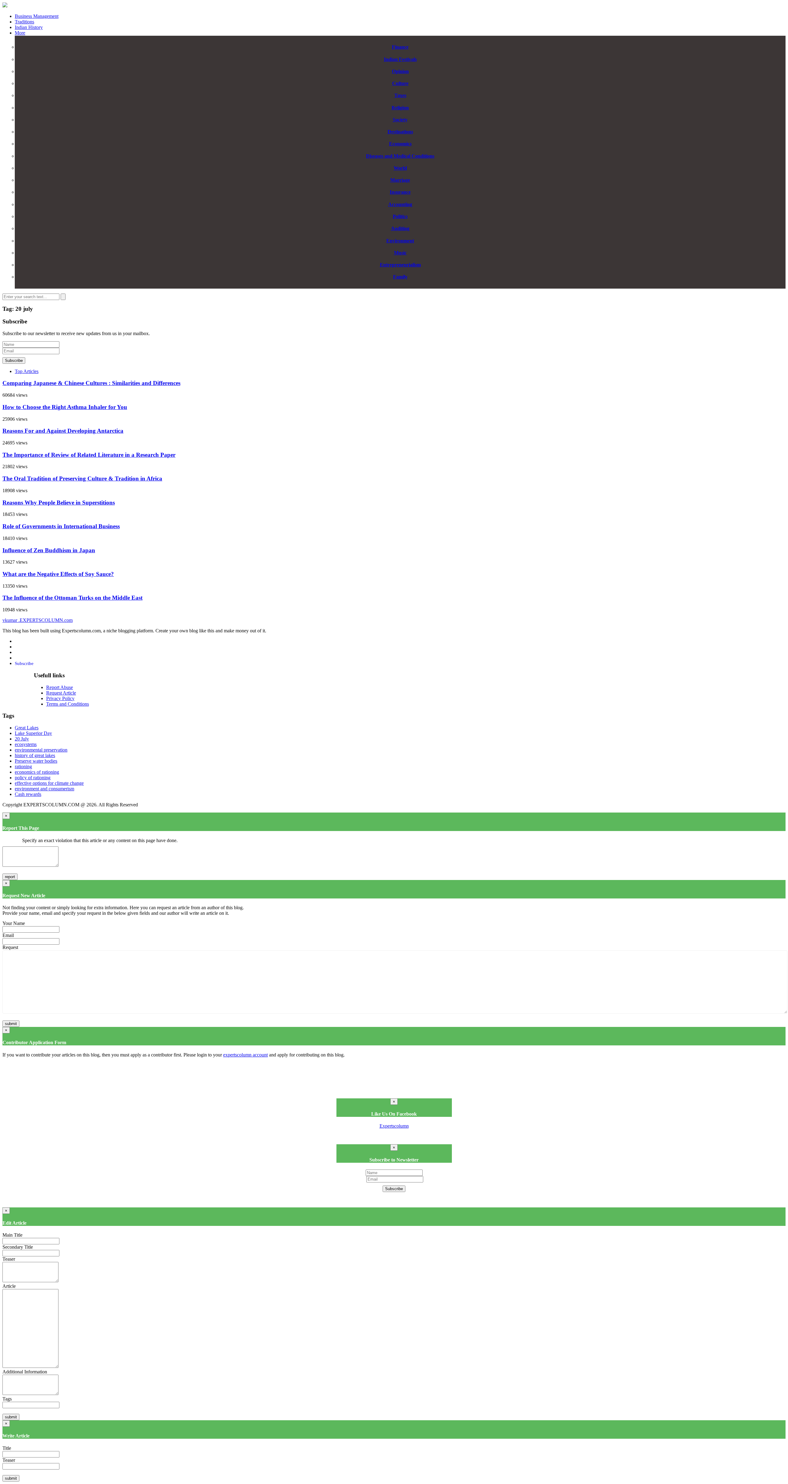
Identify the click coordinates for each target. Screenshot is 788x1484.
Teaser (8, 1259)
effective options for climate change (49, 783)
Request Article (61, 692)
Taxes (400, 95)
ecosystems (26, 744)
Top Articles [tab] (26, 371)
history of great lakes (35, 755)
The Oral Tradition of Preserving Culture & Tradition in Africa (82, 478)
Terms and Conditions (67, 704)
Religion (400, 107)
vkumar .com (37, 620)
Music (400, 252)
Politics (400, 216)
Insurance (400, 192)
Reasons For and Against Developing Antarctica (62, 431)
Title (6, 1448)
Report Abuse (59, 687)
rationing (23, 766)
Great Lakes (26, 727)
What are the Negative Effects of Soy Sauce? (58, 574)
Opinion (400, 71)
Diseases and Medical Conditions (400, 156)
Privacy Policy (60, 698)
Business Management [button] (36, 16)
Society (400, 119)
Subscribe (14, 360)
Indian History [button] (29, 27)
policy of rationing (32, 777)
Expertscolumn (394, 1126)
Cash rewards (28, 794)
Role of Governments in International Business (61, 526)
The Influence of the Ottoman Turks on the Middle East (72, 597)
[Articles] (4, 5)
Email (8, 935)
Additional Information (24, 1371)
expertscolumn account (245, 1054)
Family (400, 276)
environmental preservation (41, 749)
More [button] (20, 32)
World (400, 168)
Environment (400, 240)
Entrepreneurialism (400, 264)
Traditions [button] (24, 21)
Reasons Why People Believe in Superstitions (58, 502)
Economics (400, 143)
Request (10, 947)
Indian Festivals (400, 59)
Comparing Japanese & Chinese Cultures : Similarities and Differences (91, 383)
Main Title (12, 1235)
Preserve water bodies (36, 761)
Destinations (400, 131)
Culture (400, 83)
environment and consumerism (44, 788)
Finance (400, 47)
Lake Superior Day (33, 733)
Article (9, 1286)
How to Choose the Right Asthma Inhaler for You (64, 407)
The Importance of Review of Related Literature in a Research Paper (88, 455)
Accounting (400, 204)
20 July (22, 738)
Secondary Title (17, 1247)
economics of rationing (37, 772)
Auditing (400, 228)
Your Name (13, 923)
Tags (7, 1398)
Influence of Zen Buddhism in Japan (48, 550)
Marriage (400, 180)
